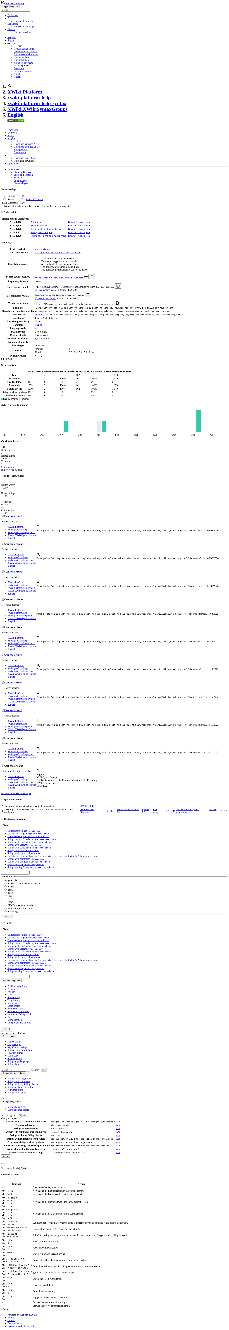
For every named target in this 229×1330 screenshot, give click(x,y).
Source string (13, 997)
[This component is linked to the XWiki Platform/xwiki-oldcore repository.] (86, 277)
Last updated (13, 1005)
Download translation (24, 158)
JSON (113, 811)
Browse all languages (24, 26)
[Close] (2, 1163)
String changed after (17, 1107)
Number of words (16, 1008)
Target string (13, 1000)
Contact (11, 1320)
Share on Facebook (23, 174)
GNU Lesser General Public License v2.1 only (58, 252)
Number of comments (18, 1011)
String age (12, 1003)
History (17, 141)
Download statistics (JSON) (27, 146)
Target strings (14, 1044)
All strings (36, 222)
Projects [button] (11, 18)
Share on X (19, 177)
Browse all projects (23, 21)
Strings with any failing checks (46, 229)
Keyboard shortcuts (23, 62)
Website (17, 76)
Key (9, 1017)
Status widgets (21, 183)
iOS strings (156, 811)
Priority (11, 991)
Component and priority (19, 1022)
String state (12, 1055)
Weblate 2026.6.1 (28, 1314)
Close (23, 1168)
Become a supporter (23, 71)
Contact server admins (25, 48)
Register (11, 37)
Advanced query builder (13, 1033)
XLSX (224, 811)
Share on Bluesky (22, 172)
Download (40, 314)
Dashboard (12, 15)
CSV (107, 811)
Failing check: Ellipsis (41, 232)
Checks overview (22, 32)
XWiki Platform (24, 92)
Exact (37, 1069)
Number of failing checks (19, 1014)
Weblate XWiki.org (14, 3)
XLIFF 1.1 (13, 886)
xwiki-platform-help (29, 97)
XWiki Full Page (88, 806)
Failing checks (21, 149)
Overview (12, 132)
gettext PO (13, 880)
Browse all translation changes (16, 793)
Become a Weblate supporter (21, 1326)
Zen (88, 222)
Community (13, 169)
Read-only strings (39, 225)
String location (14, 1019)
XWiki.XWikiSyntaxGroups (37, 109)
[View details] (38, 527)
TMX (173, 811)
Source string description (19, 1050)
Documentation (21, 60)
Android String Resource (87, 811)
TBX (166, 811)
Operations (12, 163)
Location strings (15, 1053)
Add (43, 1070)
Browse (30, 199)
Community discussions (25, 51)
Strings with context (17, 1092)
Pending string (14, 1058)
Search (10, 135)
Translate (38, 199)
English (15, 115)
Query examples (9, 1118)
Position (11, 989)
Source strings (14, 1041)
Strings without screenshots (20, 1087)
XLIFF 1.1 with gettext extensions (24, 883)
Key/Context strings (17, 1047)
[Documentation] (2, 212)
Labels (10, 994)
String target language (18, 1061)
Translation (12, 130)
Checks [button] (11, 29)
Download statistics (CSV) (27, 144)
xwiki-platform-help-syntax (36, 103)
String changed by (16, 1064)
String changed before (18, 1109)
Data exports (20, 152)
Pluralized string (15, 1089)
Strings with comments (18, 1081)
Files (9, 155)
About (17, 74)
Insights (11, 138)
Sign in (10, 40)
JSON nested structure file (20, 905)
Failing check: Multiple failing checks (49, 236)
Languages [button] (12, 23)
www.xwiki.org (42, 249)
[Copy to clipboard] (91, 276)
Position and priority (17, 986)
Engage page (20, 180)
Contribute (19, 68)
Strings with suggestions (19, 1078)
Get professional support (26, 54)
